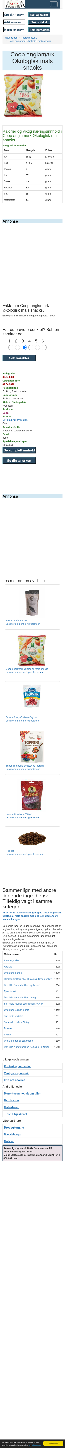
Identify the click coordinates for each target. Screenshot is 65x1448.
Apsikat (8, 966)
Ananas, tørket (11, 960)
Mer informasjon (35, 1445)
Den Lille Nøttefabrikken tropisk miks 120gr (26, 1046)
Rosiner (8, 1028)
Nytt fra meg (12, 1100)
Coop (5, 412)
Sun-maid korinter (13, 1016)
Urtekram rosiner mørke (16, 1009)
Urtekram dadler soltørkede (18, 1040)
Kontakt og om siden (17, 1066)
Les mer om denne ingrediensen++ (24, 623)
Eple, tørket (10, 991)
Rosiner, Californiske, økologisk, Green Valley (28, 979)
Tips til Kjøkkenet (15, 1114)
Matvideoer (11, 1107)
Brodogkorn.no (14, 1127)
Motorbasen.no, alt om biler (22, 1093)
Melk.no (9, 1141)
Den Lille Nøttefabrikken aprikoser (22, 985)
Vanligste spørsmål (16, 1073)
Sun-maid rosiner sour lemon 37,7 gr (23, 1003)
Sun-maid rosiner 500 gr (17, 1022)
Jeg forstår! (53, 1443)
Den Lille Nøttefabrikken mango (20, 997)
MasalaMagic (12, 1134)
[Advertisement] (32, 257)
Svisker (8, 1034)
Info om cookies (14, 1080)
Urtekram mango (13, 972)
